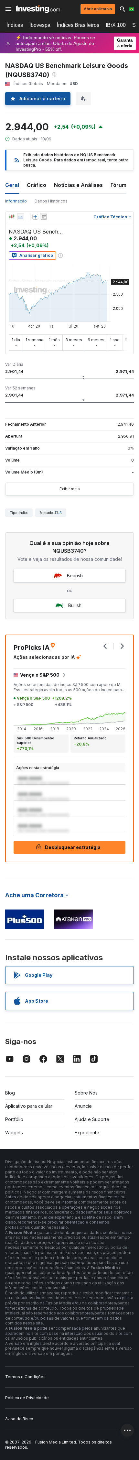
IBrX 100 (116, 25)
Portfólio (14, 1119)
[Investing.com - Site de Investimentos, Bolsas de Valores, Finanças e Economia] (38, 9)
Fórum (118, 185)
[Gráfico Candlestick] (11, 216)
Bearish (75, 575)
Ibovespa (39, 25)
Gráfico (36, 185)
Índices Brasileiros (78, 25)
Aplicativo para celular (28, 1106)
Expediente (87, 1132)
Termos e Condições (25, 1376)
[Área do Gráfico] (20, 216)
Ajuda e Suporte (92, 1119)
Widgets (14, 1132)
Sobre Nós (86, 1092)
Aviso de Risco (19, 1418)
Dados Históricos (51, 201)
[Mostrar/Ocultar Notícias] (43, 216)
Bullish (74, 605)
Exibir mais (69, 488)
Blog (10, 1092)
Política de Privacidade (27, 1397)
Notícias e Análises (78, 185)
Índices (14, 25)
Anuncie (83, 1106)
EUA (58, 513)
